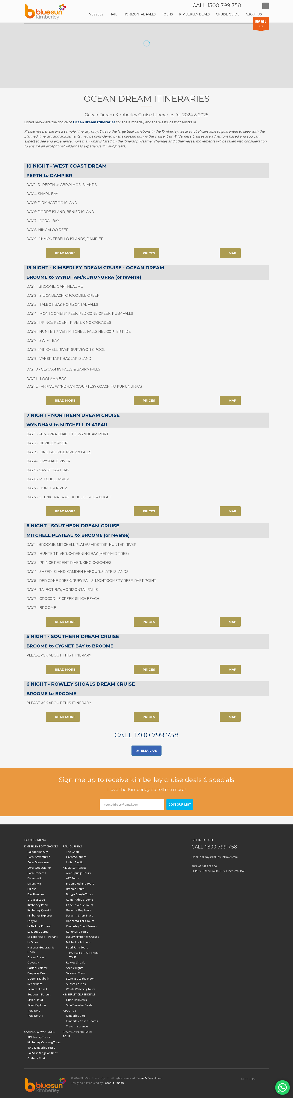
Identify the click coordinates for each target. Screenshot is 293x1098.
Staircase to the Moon (80, 978)
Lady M (32, 921)
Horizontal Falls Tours (80, 921)
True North (34, 1010)
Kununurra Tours (77, 931)
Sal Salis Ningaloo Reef (42, 1053)
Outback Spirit (36, 1058)
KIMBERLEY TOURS (74, 868)
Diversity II (34, 878)
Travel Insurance (77, 1026)
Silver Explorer (36, 1005)
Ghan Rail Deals (76, 1000)
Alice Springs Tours (78, 873)
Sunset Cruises (76, 984)
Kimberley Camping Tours (44, 1042)
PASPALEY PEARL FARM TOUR (83, 955)
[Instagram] (255, 6)
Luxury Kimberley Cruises (82, 937)
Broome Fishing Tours (80, 883)
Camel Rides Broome (79, 899)
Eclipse (31, 889)
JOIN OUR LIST (180, 804)
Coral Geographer (39, 868)
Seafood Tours (76, 973)
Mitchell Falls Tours (78, 942)
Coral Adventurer (38, 857)
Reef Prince (34, 984)
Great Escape (36, 899)
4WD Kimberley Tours (41, 1048)
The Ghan (72, 852)
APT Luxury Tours (38, 1037)
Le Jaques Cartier (38, 931)
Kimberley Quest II (39, 910)
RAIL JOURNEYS (72, 846)
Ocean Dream (36, 957)
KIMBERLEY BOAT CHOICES (41, 846)
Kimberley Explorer (39, 915)
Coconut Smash (113, 1083)
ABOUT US (69, 1010)
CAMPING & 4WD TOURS (39, 1032)
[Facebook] (248, 6)
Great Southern (76, 857)
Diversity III (34, 883)
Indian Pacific (74, 862)
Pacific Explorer (37, 968)
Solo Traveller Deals (79, 1005)
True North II (35, 1016)
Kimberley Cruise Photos (82, 1021)
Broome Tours (75, 889)
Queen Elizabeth (38, 978)
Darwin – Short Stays (79, 915)
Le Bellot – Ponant (39, 926)
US (261, 23)
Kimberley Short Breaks (81, 926)
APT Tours (72, 878)
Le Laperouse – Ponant (42, 937)
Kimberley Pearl (37, 905)
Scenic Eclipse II (37, 989)
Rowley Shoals (75, 962)
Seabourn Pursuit (38, 994)
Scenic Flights (74, 968)
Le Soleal (33, 942)
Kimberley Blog (75, 1016)
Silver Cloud (35, 1000)
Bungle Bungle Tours (79, 894)
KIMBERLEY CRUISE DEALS (79, 994)
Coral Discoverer (38, 862)
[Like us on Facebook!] (259, 1079)
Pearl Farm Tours (77, 947)
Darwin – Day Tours (78, 910)
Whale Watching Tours (80, 989)
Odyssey (33, 962)
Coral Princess (36, 873)
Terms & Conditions (149, 1078)
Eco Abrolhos (35, 894)
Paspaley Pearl (37, 973)
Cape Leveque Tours (79, 905)
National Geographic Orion (40, 949)
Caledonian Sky (37, 852)
